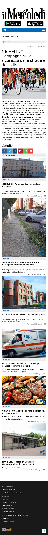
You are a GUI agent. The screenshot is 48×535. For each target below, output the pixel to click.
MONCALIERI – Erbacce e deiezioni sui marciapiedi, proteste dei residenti (20, 263)
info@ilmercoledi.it (8, 521)
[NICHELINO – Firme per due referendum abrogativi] (24, 168)
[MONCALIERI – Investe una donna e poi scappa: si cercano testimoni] (24, 343)
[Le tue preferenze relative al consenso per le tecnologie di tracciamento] (44, 531)
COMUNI (14, 36)
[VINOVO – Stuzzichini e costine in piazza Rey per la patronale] (24, 390)
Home (6, 36)
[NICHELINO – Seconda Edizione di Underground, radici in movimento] (24, 439)
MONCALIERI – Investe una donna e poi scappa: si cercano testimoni (21, 364)
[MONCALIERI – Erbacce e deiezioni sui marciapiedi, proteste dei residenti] (24, 227)
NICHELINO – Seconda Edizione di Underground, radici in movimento (18, 463)
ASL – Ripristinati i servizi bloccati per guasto (23, 314)
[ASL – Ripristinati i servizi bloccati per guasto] (24, 292)
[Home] (4, 30)
